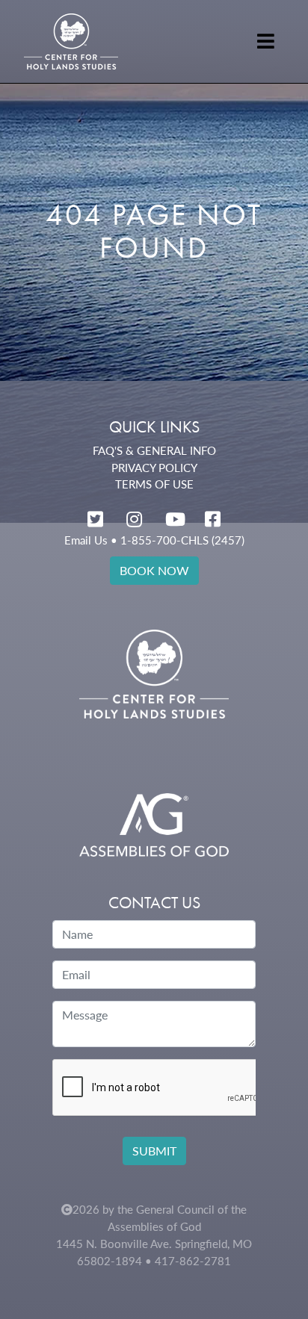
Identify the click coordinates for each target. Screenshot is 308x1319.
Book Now (154, 570)
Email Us (86, 540)
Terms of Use (154, 484)
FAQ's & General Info (154, 450)
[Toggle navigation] (265, 41)
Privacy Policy (154, 467)
